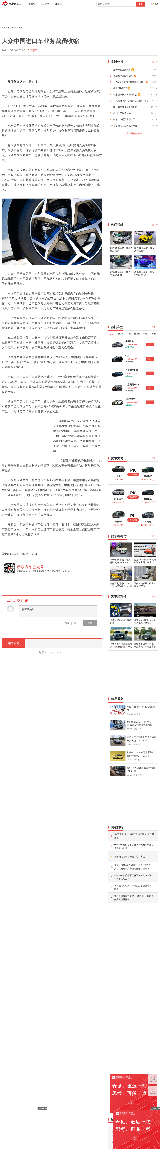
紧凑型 (137, 334)
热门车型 (117, 327)
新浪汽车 (12, 4)
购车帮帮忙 (119, 536)
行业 (14, 27)
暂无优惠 (129, 361)
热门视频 (117, 224)
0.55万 (130, 376)
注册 (75, 623)
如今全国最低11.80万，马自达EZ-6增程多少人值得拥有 (133, 898)
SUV (112, 334)
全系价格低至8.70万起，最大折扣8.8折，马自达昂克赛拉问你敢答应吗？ (132, 867)
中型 (145, 334)
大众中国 (25, 553)
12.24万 (130, 347)
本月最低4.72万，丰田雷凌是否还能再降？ (132, 887)
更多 (154, 62)
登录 (67, 623)
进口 (34, 553)
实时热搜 (117, 61)
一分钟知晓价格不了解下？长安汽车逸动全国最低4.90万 (134, 846)
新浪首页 (153, 1079)
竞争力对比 (119, 458)
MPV (120, 334)
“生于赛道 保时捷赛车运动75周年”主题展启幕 (134, 836)
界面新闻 (32, 50)
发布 (90, 623)
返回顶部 (153, 1103)
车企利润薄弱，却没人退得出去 (129, 856)
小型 (129, 334)
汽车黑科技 (119, 596)
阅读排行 (117, 827)
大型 (153, 334)
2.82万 (130, 405)
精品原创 (117, 699)
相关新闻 (13, 643)
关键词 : (6, 553)
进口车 (15, 553)
